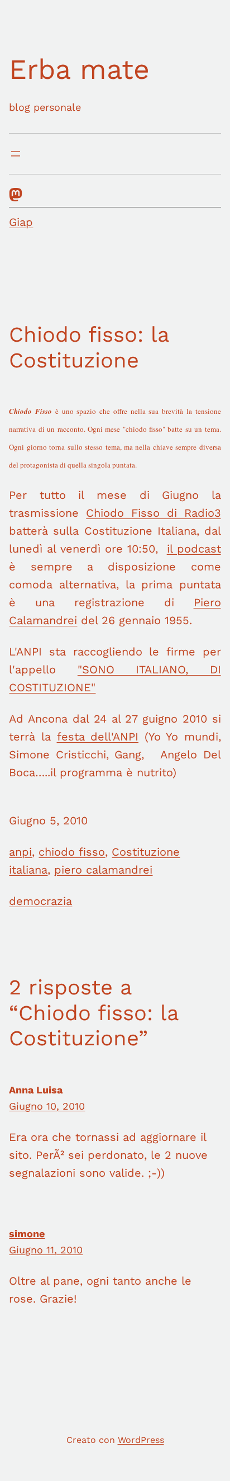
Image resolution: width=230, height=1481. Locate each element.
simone (27, 1233)
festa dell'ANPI (98, 736)
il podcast (194, 548)
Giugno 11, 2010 (46, 1250)
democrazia (40, 901)
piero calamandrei (103, 869)
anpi (20, 852)
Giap (21, 222)
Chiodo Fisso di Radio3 (153, 513)
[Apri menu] (15, 154)
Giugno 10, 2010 (47, 1106)
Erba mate (79, 69)
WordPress (141, 1440)
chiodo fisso (72, 852)
